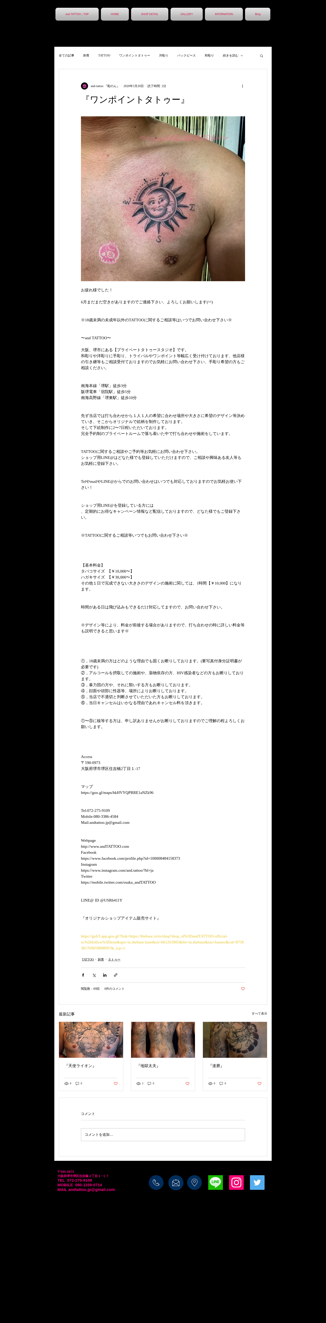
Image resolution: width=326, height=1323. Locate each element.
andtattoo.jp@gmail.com (91, 1189)
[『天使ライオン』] (91, 1040)
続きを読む (230, 55)
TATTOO (104, 55)
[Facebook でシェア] (83, 975)
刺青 (86, 55)
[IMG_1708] (215, 1182)
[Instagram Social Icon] (236, 1182)
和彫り (209, 55)
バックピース (186, 55)
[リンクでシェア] (116, 975)
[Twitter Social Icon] (257, 1182)
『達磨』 (216, 1066)
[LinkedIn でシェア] (105, 975)
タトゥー (114, 959)
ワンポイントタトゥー (134, 55)
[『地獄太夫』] (163, 1040)
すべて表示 (259, 1013)
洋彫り (163, 55)
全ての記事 (66, 55)
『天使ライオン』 (80, 1066)
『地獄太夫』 (148, 1066)
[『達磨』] (235, 1040)
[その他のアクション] (242, 86)
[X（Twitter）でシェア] (94, 975)
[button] (261, 55)
